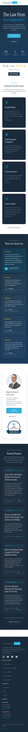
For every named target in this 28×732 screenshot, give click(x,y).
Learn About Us (12, 416)
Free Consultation (14, 35)
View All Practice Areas (14, 227)
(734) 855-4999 (6, 708)
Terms (3, 729)
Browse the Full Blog (14, 621)
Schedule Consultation (14, 410)
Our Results (14, 41)
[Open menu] (20, 2)
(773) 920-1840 (6, 717)
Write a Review (14, 74)
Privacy (7, 729)
